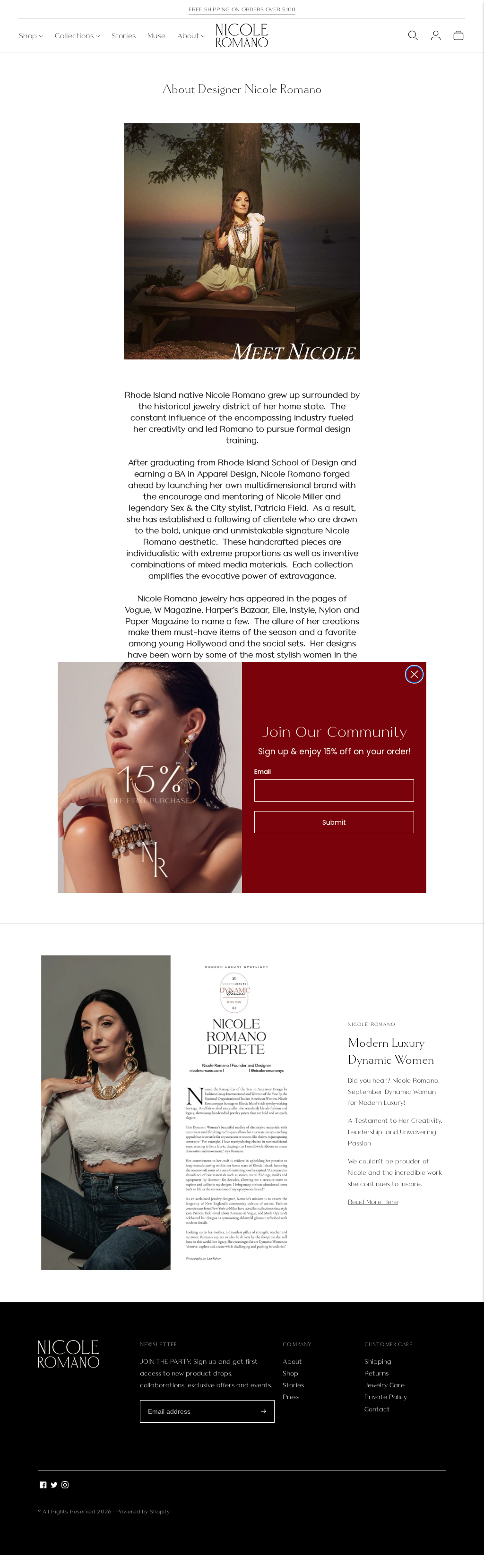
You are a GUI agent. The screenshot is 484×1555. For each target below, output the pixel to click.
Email (262, 771)
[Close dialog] (414, 674)
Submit (334, 822)
